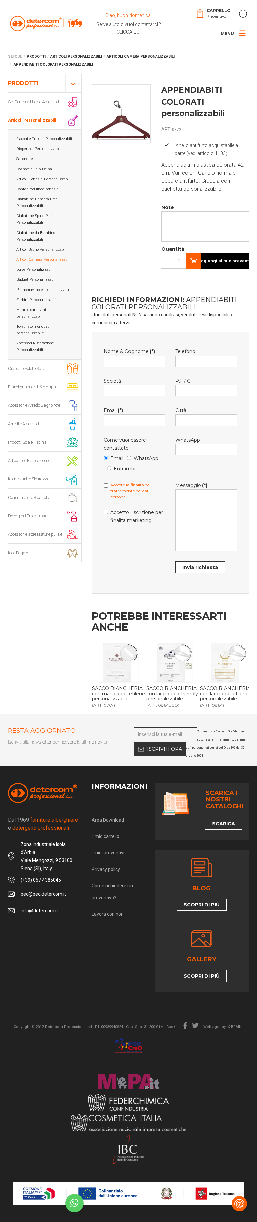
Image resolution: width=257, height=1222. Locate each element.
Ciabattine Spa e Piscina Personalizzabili (37, 219)
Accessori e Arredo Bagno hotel (34, 405)
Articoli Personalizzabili (32, 120)
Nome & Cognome (129, 351)
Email (113, 410)
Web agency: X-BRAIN (222, 1027)
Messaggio (191, 485)
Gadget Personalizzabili (36, 279)
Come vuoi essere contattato (125, 444)
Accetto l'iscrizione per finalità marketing (136, 516)
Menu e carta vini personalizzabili (31, 313)
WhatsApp (146, 458)
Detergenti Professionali (28, 515)
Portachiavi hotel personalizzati (42, 289)
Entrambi (124, 469)
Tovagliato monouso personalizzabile (32, 329)
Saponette (24, 159)
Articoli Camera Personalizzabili (43, 259)
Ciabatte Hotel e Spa (26, 368)
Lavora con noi (107, 914)
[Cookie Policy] (239, 1203)
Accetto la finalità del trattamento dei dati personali (130, 490)
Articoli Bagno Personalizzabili (41, 249)
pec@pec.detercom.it (43, 894)
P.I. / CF (184, 381)
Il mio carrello (105, 836)
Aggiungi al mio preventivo (223, 260)
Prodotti (23, 83)
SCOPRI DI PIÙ (202, 905)
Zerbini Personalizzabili (36, 300)
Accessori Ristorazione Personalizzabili (35, 346)
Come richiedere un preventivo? (112, 891)
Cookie (172, 1027)
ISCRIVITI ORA (164, 749)
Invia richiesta (200, 567)
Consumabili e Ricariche (29, 497)
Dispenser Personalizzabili (39, 149)
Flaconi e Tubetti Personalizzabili (44, 139)
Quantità (168, 249)
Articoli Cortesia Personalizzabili (43, 179)
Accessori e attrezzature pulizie (35, 534)
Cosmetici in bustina (34, 169)
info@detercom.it (39, 910)
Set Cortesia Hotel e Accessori (33, 101)
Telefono (185, 351)
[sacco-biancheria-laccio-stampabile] (227, 663)
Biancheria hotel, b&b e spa (32, 386)
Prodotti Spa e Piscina (27, 442)
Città (180, 410)
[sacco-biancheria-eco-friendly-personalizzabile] (173, 663)
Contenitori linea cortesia (37, 189)
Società (112, 381)
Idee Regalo (18, 552)
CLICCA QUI (129, 32)
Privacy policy (106, 869)
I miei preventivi (108, 852)
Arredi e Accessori (23, 423)
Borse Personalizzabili (34, 269)
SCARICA (223, 824)
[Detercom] (46, 23)
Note (167, 207)
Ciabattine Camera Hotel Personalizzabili (37, 202)
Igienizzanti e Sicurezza (28, 478)
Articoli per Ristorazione (28, 460)
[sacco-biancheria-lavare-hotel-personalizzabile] (119, 663)
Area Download (108, 820)
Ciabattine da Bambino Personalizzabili (35, 236)
